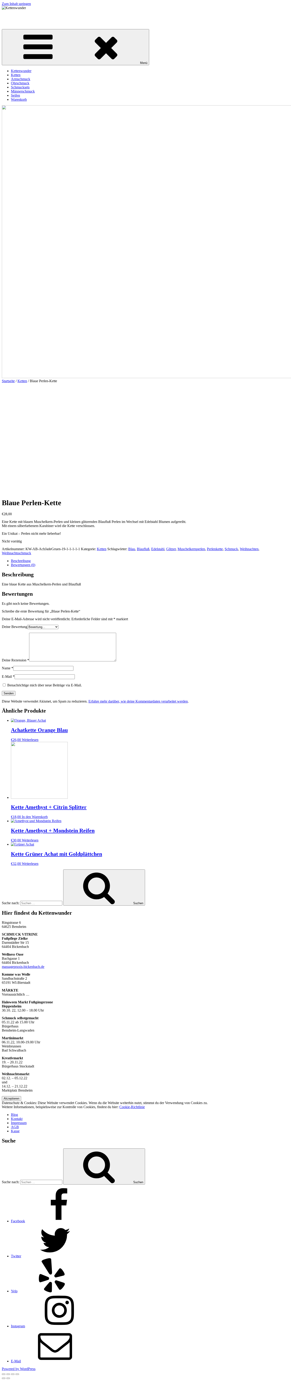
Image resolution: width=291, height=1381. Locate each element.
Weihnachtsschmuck (16, 553)
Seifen (15, 95)
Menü (143, 63)
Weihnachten (249, 549)
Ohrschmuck (20, 83)
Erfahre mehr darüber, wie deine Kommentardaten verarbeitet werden (138, 701)
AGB (15, 1127)
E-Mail (8, 676)
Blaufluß (143, 549)
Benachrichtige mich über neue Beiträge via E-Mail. (44, 685)
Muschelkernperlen (191, 549)
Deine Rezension (15, 660)
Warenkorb (19, 99)
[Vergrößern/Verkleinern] (17, 1374)
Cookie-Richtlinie (132, 1107)
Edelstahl (157, 549)
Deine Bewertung (14, 627)
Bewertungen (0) (23, 565)
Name (7, 668)
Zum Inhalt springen (16, 4)
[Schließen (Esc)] (3, 1374)
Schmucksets (20, 87)
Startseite (8, 381)
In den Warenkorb (35, 817)
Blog (14, 1115)
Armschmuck (20, 79)
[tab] (150, 561)
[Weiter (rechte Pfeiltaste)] (8, 1378)
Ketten (15, 75)
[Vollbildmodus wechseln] (13, 1374)
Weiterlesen (30, 740)
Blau (131, 549)
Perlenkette (215, 549)
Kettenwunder (12, 16)
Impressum (19, 1123)
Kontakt (17, 1119)
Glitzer (171, 549)
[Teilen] (8, 1374)
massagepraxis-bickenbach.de (23, 967)
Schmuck (231, 549)
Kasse (15, 1131)
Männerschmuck (23, 91)
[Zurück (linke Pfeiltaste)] (3, 1378)
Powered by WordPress (18, 1369)
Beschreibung (21, 561)
